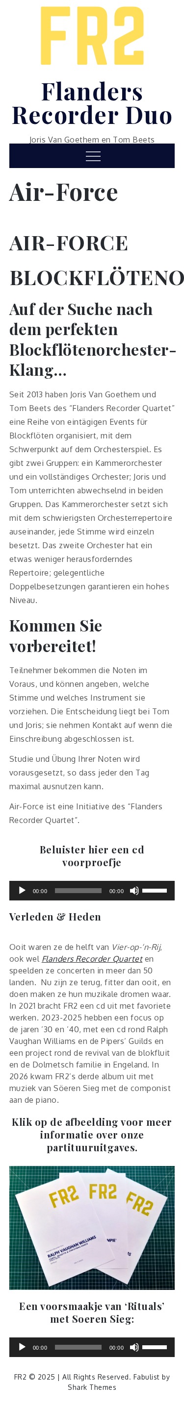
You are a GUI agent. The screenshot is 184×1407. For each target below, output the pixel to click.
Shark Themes (92, 1387)
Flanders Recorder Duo (92, 102)
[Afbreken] (134, 891)
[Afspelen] (22, 891)
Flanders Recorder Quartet (92, 959)
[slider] (156, 889)
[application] (92, 890)
